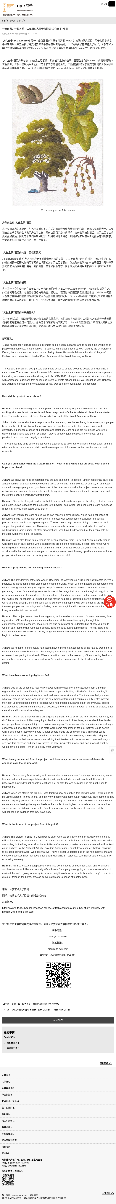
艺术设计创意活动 (10, 1101)
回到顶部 (104, 1063)
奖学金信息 (7, 1127)
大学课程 (6, 1081)
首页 (4, 21)
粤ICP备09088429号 (11, 1198)
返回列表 (58, 1020)
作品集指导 (7, 1094)
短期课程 (6, 1114)
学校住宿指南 (8, 1133)
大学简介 (6, 1075)
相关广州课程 (8, 1120)
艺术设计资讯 (8, 1107)
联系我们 (6, 1153)
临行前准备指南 (9, 1140)
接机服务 (6, 1146)
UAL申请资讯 (16, 21)
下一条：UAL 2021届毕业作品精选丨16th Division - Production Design (36, 1010)
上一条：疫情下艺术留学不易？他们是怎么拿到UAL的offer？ (31, 1003)
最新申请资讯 (13, 1043)
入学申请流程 (8, 1088)
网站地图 (34, 1195)
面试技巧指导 (13, 1048)
